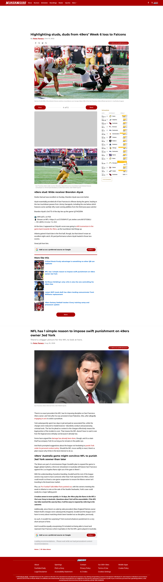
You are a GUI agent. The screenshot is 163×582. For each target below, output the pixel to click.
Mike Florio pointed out (56, 487)
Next (91, 107)
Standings (53, 3)
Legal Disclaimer (40, 572)
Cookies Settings (104, 572)
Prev (40, 107)
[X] (152, 2)
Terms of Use (103, 568)
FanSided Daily (40, 568)
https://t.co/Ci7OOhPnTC (59, 219)
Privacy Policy (85, 568)
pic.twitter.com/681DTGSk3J (80, 219)
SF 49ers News (46, 549)
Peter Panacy (38, 38)
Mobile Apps (123, 565)
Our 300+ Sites (103, 565)
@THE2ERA (78, 211)
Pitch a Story (59, 568)
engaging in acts (40, 419)
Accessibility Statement (64, 572)
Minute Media (24, 576)
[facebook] (148, 2)
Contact (83, 565)
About (36, 565)
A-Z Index (83, 572)
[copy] (46, 43)
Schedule (44, 3)
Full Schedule (107, 179)
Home (36, 549)
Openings (58, 565)
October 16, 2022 (51, 222)
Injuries (67, 3)
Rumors (36, 3)
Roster (61, 3)
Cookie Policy (123, 568)
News (30, 3)
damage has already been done (64, 438)
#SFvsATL (41, 217)
